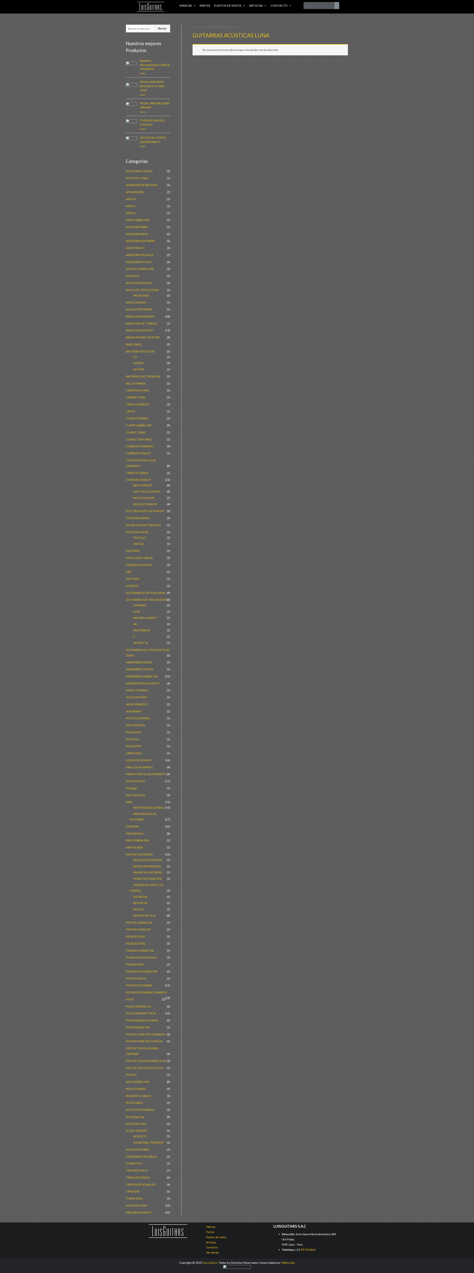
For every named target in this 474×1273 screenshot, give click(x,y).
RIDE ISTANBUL (136, 1088)
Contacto (279, 5)
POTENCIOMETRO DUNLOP (144, 1041)
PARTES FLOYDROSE (139, 854)
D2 (135, 357)
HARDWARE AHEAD (139, 662)
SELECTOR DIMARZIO (140, 1109)
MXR (129, 802)
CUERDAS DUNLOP (138, 479)
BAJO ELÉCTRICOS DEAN (142, 290)
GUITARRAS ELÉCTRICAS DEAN (146, 599)
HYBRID (138, 363)
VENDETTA (140, 642)
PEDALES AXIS (135, 936)
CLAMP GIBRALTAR (138, 425)
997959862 (308, 1249)
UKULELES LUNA (136, 1205)
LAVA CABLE (134, 753)
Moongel (131, 788)
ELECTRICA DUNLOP (146, 491)
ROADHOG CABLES (138, 1095)
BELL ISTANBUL (136, 383)
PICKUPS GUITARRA (139, 985)
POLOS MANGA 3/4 (138, 1006)
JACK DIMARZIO (137, 704)
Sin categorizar (135, 1116)
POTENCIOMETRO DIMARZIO (146, 1034)
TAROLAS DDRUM (138, 1177)
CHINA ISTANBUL (137, 418)
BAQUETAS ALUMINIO (140, 316)
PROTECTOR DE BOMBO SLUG (146, 1060)
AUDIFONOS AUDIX (139, 283)
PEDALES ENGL (136, 943)
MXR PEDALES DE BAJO (148, 807)
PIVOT (130, 999)
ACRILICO (139, 1136)
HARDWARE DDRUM (139, 669)
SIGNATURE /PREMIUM (148, 1142)
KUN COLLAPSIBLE (138, 718)
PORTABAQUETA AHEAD (142, 1020)
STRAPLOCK (134, 1163)
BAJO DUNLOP (142, 485)
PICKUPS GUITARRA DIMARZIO (146, 992)
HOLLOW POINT (136, 697)
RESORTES (140, 903)
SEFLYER (138, 369)
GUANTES (132, 585)
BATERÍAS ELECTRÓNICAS (143, 376)
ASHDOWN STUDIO (139, 262)
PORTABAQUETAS (138, 1027)
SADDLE (138, 909)
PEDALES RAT (135, 964)
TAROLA (138, 543)
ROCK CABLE (134, 1102)
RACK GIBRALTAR (137, 1081)
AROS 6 (131, 213)
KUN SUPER (133, 746)
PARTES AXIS (134, 847)
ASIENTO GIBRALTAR (139, 268)
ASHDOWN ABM (136, 227)
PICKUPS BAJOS (136, 978)
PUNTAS (131, 1074)
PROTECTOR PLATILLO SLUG (144, 1068)
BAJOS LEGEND (136, 302)
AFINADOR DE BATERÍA (141, 185)
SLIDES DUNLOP (136, 1130)
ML (135, 624)
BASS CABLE (134, 344)
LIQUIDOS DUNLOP (138, 760)
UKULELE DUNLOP (145, 504)
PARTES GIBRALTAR (139, 922)
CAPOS (130, 411)
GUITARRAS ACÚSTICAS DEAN (145, 592)
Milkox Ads (288, 1262)
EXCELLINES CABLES (139, 557)
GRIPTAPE (133, 578)
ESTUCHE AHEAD (137, 532)
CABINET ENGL (136, 397)
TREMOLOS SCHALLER (140, 1184)
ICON (136, 611)
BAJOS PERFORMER (139, 309)
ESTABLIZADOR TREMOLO (143, 525)
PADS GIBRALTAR (137, 840)
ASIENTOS (132, 276)
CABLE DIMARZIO (138, 404)
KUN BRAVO (134, 711)
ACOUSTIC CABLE (137, 178)
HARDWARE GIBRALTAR (142, 676)
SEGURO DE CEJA (144, 915)
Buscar (162, 28)
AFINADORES (135, 192)
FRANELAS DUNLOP (139, 565)
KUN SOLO (132, 739)
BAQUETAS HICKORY (139, 330)
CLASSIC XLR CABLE (139, 439)
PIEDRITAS (140, 896)
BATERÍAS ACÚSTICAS (140, 351)
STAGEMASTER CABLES (141, 1156)
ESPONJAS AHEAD (138, 518)
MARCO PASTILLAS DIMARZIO (146, 774)
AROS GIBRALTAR (137, 220)
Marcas (185, 5)
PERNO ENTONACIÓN (147, 878)
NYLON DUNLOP (143, 497)
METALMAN (141, 295)
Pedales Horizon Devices (141, 957)
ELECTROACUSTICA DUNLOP (145, 511)
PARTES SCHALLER (138, 929)
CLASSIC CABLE (136, 432)
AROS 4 (131, 199)
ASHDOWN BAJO (137, 234)
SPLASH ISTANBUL (138, 1149)
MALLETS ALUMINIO (139, 767)
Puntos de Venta (227, 5)
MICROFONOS (135, 781)
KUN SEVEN (133, 732)
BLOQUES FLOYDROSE (147, 860)
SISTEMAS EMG (136, 1123)
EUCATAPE (133, 550)
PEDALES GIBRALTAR (140, 950)
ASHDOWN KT (135, 248)
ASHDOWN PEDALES (139, 255)
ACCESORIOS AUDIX (139, 171)
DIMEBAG (139, 605)
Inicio (196, 27)
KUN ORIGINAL (136, 725)
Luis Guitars (210, 1262)
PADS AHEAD (134, 833)
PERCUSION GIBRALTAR (141, 971)
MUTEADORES (135, 795)
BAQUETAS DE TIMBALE (142, 323)
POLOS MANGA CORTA (141, 1013)
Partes (205, 5)
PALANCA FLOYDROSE (147, 872)
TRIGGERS (133, 1191)
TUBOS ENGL (134, 1198)
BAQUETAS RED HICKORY (143, 337)
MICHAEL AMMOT (145, 617)
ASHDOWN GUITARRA (140, 241)
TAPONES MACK (136, 1170)
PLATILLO (139, 537)
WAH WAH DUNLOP (138, 1212)
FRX (128, 571)
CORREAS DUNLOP (138, 453)
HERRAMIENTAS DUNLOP (142, 683)
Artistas (256, 5)
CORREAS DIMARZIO (140, 446)
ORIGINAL (132, 826)
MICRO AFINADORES (147, 866)
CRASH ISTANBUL (137, 473)
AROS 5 (131, 206)
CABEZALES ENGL (137, 390)
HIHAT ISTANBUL (137, 690)
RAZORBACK (141, 630)
